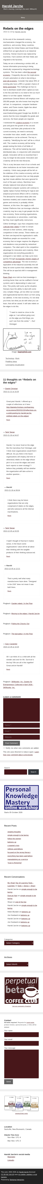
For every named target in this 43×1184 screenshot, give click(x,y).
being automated (9, 87)
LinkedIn (11, 1160)
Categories (8, 939)
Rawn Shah (7, 277)
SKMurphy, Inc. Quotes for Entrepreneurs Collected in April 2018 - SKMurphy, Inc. (18, 685)
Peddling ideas (11, 362)
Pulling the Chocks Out (20, 624)
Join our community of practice (21, 1006)
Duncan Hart (12, 896)
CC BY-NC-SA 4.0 (7, 1174)
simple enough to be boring (18, 835)
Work (17, 358)
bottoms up (12, 842)
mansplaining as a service (18, 859)
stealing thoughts (14, 832)
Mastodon (11, 1157)
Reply (8, 420)
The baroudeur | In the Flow (22, 634)
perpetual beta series (21, 1113)
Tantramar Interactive (17, 1180)
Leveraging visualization (15, 365)
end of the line (20, 902)
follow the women (14, 839)
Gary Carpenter (11, 644)
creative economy (23, 123)
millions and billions (15, 849)
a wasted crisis (13, 846)
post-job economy (10, 81)
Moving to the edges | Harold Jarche (25, 614)
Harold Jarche (12, 6)
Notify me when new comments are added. (22, 748)
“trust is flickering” (15, 863)
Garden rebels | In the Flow (21, 603)
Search (7, 768)
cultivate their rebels (11, 227)
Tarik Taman (10, 432)
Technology (10, 358)
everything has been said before (20, 856)
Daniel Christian (11, 389)
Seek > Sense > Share (26, 886)
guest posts (30, 1022)
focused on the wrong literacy (19, 852)
